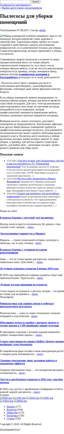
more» (31, 227)
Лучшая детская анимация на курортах (23, 284)
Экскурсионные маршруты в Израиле (22, 233)
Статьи (10, 418)
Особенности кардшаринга (15, 4)
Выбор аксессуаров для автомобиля (22, 7)
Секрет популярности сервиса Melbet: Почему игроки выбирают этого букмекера (32, 343)
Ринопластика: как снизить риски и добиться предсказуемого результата (27, 305)
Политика (12, 415)
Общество (12, 412)
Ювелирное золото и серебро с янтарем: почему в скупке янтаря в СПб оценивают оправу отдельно (29, 324)
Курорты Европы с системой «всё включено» (27, 217)
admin (42, 30)
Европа (11, 406)
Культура (12, 409)
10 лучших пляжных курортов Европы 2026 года (29, 268)
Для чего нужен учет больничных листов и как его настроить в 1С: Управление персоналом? (35, 163)
